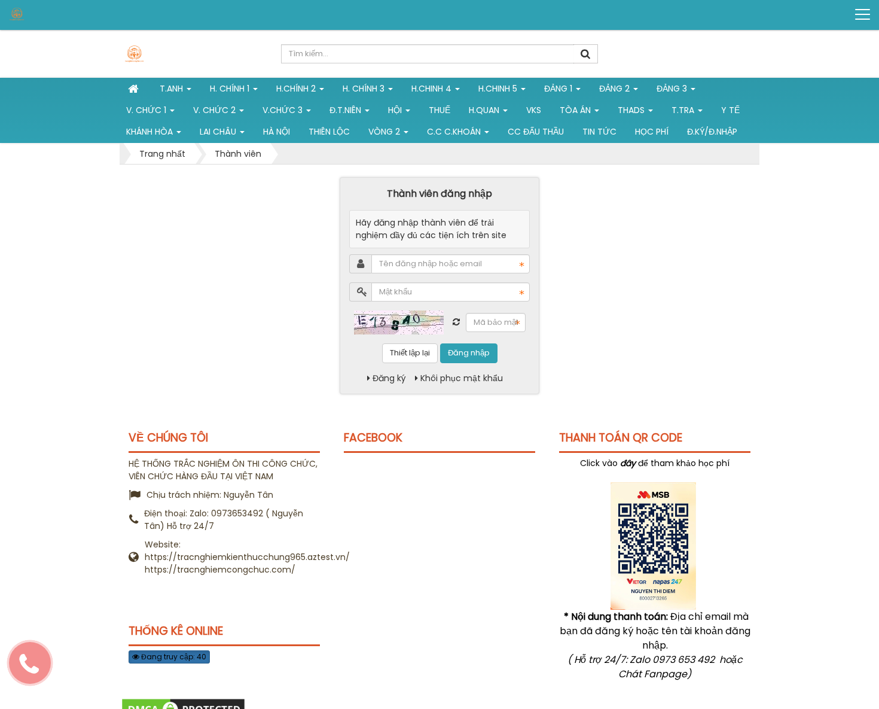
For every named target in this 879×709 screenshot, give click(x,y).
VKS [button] (533, 110)
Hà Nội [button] (276, 132)
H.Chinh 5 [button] (499, 89)
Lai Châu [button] (219, 132)
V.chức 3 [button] (284, 110)
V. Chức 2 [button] (215, 110)
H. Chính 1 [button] (231, 89)
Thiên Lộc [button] (329, 132)
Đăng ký (389, 378)
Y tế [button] (730, 110)
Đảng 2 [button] (615, 89)
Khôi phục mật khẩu (461, 378)
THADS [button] (632, 110)
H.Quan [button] (485, 110)
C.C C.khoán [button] (455, 132)
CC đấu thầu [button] (536, 132)
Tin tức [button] (599, 132)
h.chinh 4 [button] (432, 89)
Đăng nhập (469, 352)
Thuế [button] (439, 110)
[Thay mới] (456, 322)
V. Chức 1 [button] (147, 110)
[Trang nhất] (134, 88)
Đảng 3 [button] (673, 89)
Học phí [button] (652, 132)
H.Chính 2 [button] (297, 89)
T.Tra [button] (684, 110)
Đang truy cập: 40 (172, 657)
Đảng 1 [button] (559, 89)
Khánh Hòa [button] (150, 132)
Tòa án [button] (576, 110)
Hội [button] (396, 110)
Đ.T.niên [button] (346, 110)
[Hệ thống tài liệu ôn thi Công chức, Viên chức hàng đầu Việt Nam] (54, 14)
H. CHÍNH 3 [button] (365, 89)
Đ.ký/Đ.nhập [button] (712, 132)
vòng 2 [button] (385, 132)
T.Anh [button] (172, 89)
